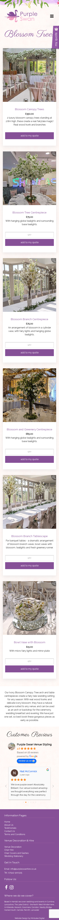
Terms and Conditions (14, 834)
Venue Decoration (12, 847)
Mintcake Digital (38, 918)
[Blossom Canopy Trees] (53, 50)
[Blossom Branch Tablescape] (53, 477)
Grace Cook (26, 771)
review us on (25, 760)
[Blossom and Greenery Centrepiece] (53, 370)
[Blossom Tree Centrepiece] (53, 153)
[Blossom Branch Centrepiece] (53, 260)
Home (7, 821)
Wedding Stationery (13, 856)
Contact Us (9, 831)
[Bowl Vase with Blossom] (53, 583)
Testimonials (10, 828)
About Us (8, 825)
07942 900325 (15, 872)
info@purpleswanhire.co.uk (23, 869)
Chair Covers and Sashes (16, 853)
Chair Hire (9, 850)
